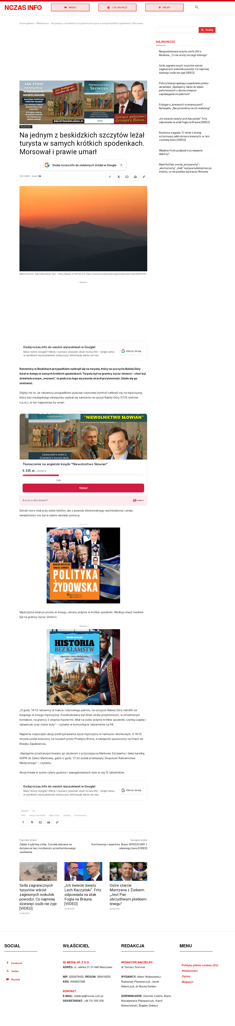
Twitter (15, 971)
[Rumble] (7, 979)
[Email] (126, 176)
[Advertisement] (83, 52)
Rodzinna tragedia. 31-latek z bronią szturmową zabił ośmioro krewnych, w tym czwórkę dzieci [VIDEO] (184, 136)
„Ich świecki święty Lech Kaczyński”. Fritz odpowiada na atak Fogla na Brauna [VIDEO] (83, 894)
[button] (196, 7)
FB (33, 810)
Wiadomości (43, 23)
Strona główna (26, 23)
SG (40, 176)
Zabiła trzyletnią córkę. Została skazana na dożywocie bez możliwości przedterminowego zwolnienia (47, 848)
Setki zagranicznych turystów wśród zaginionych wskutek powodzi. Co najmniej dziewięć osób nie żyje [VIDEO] (38, 897)
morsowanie (80, 815)
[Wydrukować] (135, 176)
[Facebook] (109, 176)
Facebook (16, 963)
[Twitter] (118, 176)
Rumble (15, 979)
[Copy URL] (143, 176)
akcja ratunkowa (37, 815)
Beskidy (67, 815)
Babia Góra (54, 815)
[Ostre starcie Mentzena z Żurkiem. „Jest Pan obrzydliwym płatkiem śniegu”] (128, 871)
